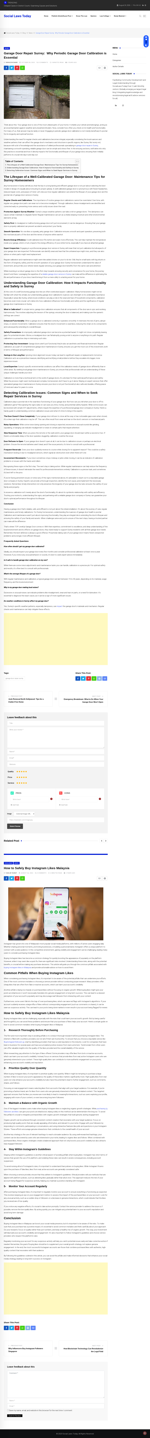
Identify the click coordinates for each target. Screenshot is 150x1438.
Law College (104, 16)
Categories (117, 60)
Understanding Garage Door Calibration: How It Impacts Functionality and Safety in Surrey (43, 168)
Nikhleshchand (12, 62)
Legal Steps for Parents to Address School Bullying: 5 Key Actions (30, 6)
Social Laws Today (17, 16)
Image (9, 814)
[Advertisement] (56, 639)
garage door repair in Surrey (87, 145)
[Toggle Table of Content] (76, 161)
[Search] (140, 16)
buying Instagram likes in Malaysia (17, 967)
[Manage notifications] (145, 1433)
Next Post (96, 696)
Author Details (118, 66)
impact (59, 606)
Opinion (93, 16)
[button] (102, 841)
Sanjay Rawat (11, 873)
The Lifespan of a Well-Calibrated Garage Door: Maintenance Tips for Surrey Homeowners (42, 165)
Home (46, 16)
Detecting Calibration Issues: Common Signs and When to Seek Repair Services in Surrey (42, 170)
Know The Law (81, 16)
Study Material (119, 16)
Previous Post (17, 696)
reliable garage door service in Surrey (56, 274)
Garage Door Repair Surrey (14, 678)
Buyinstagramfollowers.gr (14, 1042)
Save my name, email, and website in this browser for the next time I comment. (40, 1410)
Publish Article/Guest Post (61, 16)
